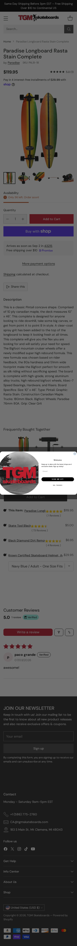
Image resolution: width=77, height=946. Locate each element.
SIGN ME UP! (58, 479)
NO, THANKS (57, 485)
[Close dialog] (75, 453)
